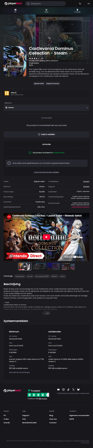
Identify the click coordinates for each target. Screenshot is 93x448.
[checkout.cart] (80, 3)
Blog (51, 415)
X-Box (6, 419)
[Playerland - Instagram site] (63, 389)
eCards (7, 423)
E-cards (77, 12)
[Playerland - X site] (73, 389)
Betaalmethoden (29, 423)
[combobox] (46, 108)
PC (15, 12)
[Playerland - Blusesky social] (78, 389)
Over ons (53, 419)
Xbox (46, 12)
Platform (8, 103)
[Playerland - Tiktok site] (68, 389)
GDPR (71, 419)
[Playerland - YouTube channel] (58, 389)
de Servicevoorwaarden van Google (81, 441)
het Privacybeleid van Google (60, 441)
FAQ (24, 419)
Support (25, 415)
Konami (86, 181)
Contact (52, 423)
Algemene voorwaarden (79, 415)
